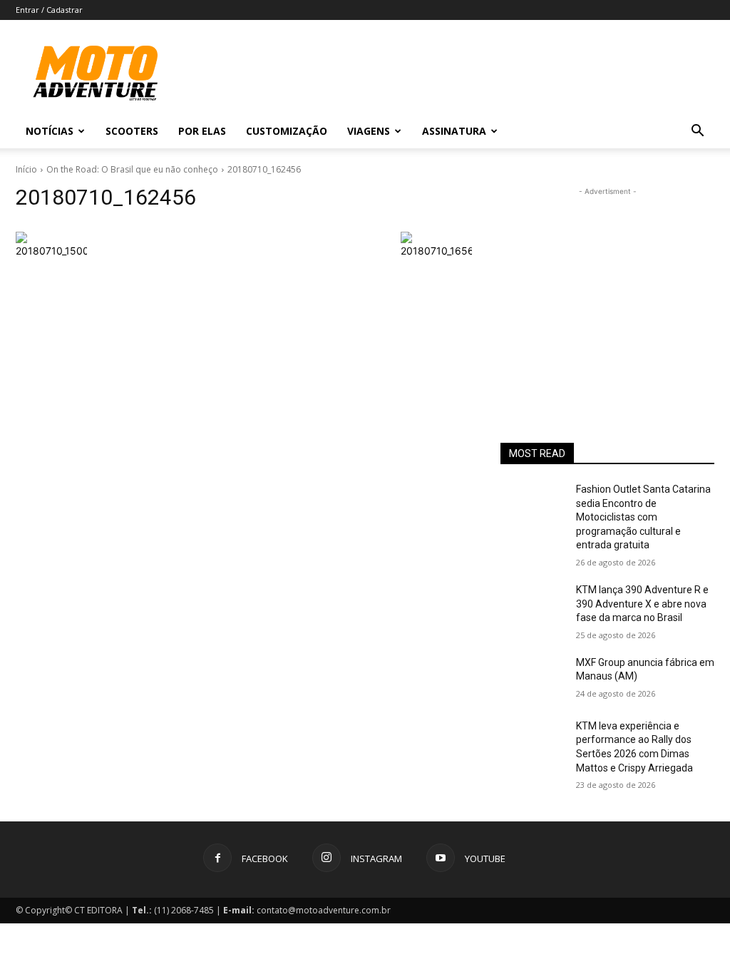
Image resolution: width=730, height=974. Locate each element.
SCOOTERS (132, 131)
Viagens (368, 131)
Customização (286, 131)
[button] (697, 132)
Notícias (49, 131)
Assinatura (454, 131)
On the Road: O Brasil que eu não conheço (132, 169)
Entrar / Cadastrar (49, 9)
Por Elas (202, 131)
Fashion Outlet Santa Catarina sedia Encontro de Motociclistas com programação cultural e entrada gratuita (643, 516)
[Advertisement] (607, 288)
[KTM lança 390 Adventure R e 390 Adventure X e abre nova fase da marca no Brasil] (532, 605)
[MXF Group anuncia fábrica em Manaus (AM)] (532, 678)
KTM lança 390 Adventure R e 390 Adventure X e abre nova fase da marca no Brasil (642, 603)
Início (26, 169)
